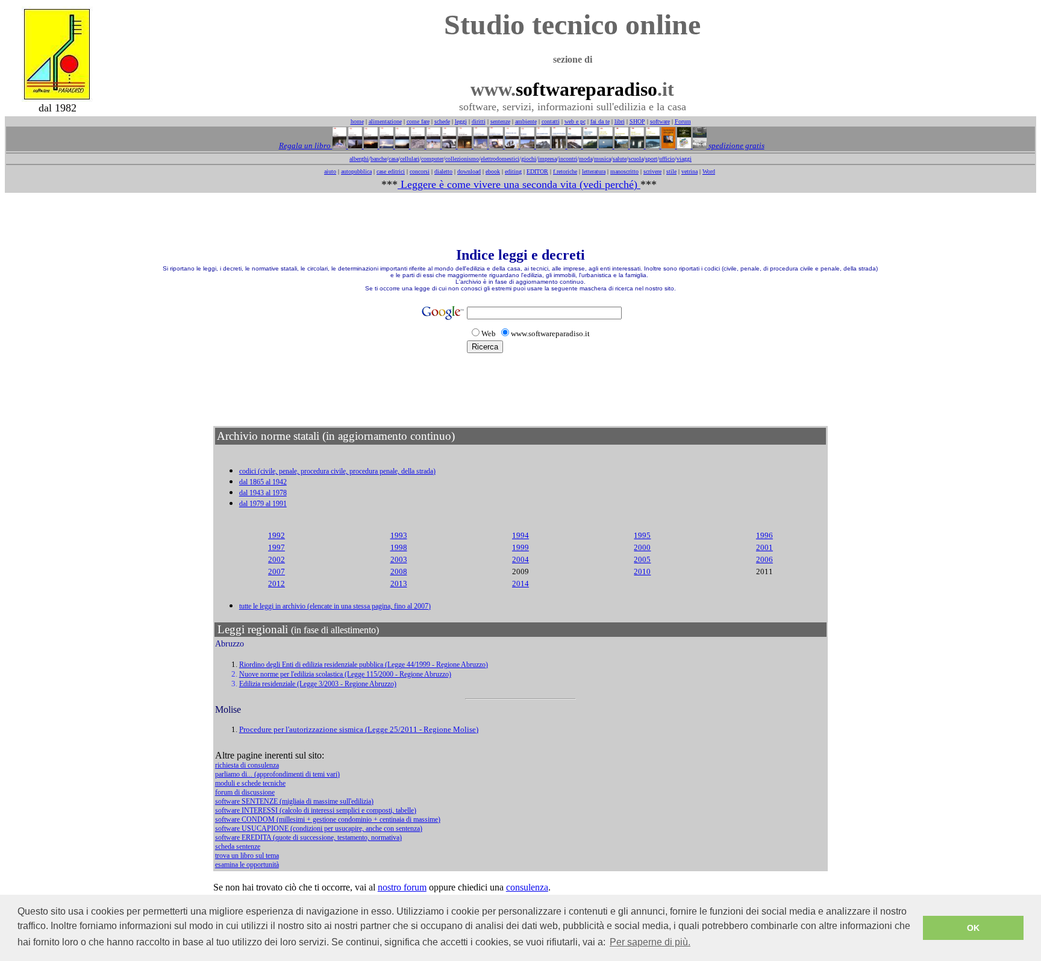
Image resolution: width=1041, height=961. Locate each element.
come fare (418, 121)
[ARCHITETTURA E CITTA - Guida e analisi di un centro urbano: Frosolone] (683, 145)
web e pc (575, 121)
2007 (276, 571)
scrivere (652, 171)
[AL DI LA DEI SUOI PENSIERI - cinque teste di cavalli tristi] (417, 145)
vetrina (689, 171)
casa (393, 158)
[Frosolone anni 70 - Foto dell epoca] (699, 145)
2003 (398, 559)
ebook (493, 171)
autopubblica (356, 171)
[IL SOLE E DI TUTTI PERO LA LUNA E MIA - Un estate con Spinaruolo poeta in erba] (605, 145)
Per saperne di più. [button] (650, 942)
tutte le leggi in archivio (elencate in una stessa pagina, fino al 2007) (335, 606)
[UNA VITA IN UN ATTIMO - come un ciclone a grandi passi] (354, 145)
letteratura (593, 171)
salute (620, 158)
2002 (276, 559)
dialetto (443, 171)
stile (671, 171)
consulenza (527, 887)
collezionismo (462, 158)
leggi (461, 121)
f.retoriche (565, 171)
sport (651, 158)
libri (619, 121)
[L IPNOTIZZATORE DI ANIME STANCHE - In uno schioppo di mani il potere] (667, 145)
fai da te (600, 121)
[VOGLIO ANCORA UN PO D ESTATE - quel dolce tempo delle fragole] (432, 145)
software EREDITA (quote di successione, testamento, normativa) (308, 837)
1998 (398, 547)
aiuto (330, 171)
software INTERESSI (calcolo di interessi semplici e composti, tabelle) (315, 810)
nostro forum (402, 887)
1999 (520, 547)
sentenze (500, 121)
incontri (567, 158)
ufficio (667, 158)
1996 (764, 535)
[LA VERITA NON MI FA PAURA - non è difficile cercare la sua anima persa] (479, 145)
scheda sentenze (237, 846)
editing (513, 171)
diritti (479, 121)
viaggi (684, 158)
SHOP (637, 121)
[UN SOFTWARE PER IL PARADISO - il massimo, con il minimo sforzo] (495, 145)
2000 (642, 547)
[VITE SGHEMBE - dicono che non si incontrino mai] (526, 145)
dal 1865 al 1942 (263, 482)
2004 (520, 559)
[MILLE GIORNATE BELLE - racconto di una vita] (370, 145)
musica (602, 158)
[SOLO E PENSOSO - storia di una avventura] (339, 145)
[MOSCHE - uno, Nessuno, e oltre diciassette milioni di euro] (573, 145)
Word (708, 171)
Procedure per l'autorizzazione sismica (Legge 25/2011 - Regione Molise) (358, 729)
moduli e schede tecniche (250, 783)
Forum (683, 121)
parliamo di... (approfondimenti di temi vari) (277, 774)
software (660, 121)
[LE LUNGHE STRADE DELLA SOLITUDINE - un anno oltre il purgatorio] (558, 145)
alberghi (359, 158)
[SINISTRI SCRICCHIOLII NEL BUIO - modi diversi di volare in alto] (542, 145)
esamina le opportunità (247, 864)
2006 (764, 559)
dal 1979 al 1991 (263, 503)
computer (432, 158)
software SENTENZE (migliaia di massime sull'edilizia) (294, 801)
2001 (764, 547)
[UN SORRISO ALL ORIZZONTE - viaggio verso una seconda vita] (401, 145)
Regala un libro (306, 145)
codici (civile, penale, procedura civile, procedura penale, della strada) (337, 471)
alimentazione (385, 121)
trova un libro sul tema (247, 855)
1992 (276, 535)
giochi (528, 158)
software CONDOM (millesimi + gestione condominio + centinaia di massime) (327, 819)
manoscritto (624, 171)
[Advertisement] (520, 220)
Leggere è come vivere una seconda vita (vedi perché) (519, 184)
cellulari (409, 158)
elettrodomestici (500, 158)
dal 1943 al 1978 (263, 493)
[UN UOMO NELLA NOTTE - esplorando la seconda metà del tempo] (464, 145)
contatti (551, 121)
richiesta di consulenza (247, 765)
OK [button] (973, 928)
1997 (276, 547)
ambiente (526, 121)
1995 (642, 535)
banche (378, 158)
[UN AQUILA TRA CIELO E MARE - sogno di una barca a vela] (511, 145)
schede (442, 121)
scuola (635, 158)
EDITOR (537, 171)
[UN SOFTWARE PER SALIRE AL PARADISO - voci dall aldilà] (652, 145)
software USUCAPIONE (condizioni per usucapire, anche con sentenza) (318, 828)
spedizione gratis (735, 145)
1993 (398, 535)
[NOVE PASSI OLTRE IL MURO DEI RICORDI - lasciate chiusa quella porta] (636, 145)
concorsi (420, 171)
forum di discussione (245, 792)
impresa (547, 158)
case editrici (391, 171)
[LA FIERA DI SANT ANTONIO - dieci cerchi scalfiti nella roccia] (385, 145)
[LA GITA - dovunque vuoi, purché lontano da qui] (448, 145)
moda (585, 158)
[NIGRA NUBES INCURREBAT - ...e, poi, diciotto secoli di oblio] (620, 145)
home (357, 121)
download (469, 171)
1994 (520, 535)
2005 (642, 559)
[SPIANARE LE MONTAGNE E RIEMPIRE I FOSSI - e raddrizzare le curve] (589, 145)
